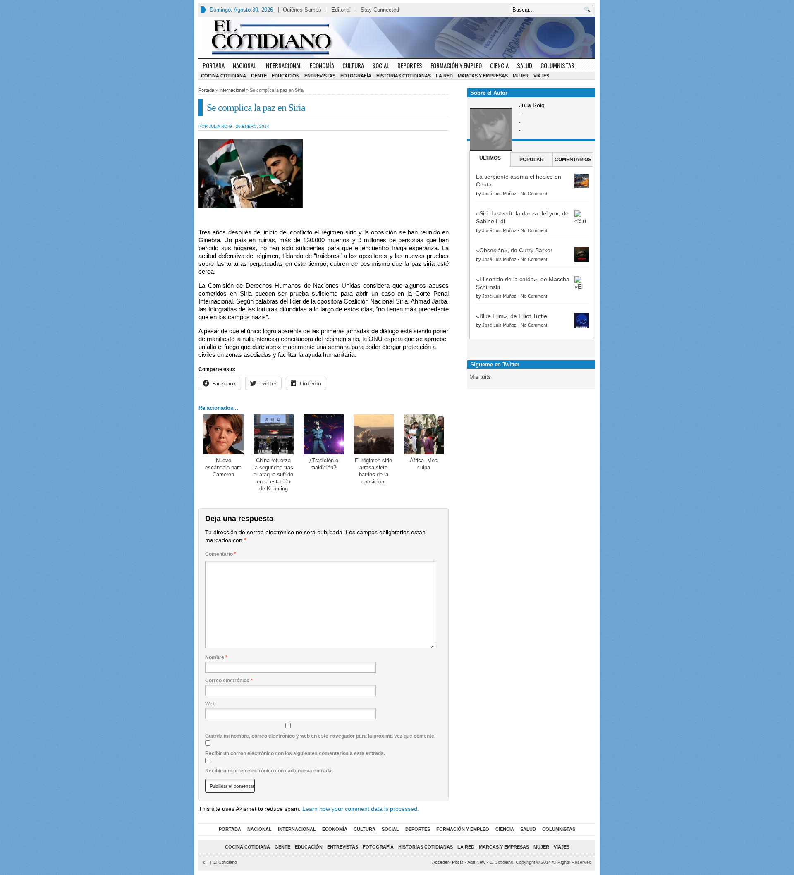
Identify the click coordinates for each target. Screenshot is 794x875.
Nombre (216, 657)
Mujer (521, 75)
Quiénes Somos (302, 10)
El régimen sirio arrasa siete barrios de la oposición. (373, 471)
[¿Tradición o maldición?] (324, 434)
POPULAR (531, 160)
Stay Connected (380, 10)
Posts (458, 862)
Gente (259, 75)
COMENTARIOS (573, 160)
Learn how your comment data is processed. (360, 809)
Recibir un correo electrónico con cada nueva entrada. (269, 771)
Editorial (341, 10)
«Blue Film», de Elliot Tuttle (511, 316)
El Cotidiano (223, 862)
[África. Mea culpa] (424, 434)
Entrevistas (319, 75)
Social (380, 65)
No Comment (534, 193)
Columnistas (557, 65)
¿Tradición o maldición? (323, 464)
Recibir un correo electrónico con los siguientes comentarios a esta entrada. (295, 753)
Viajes (541, 75)
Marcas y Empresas (483, 75)
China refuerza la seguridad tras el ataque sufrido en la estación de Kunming (273, 474)
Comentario (220, 554)
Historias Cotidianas (403, 75)
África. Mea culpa (424, 464)
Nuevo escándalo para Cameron (223, 467)
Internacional (282, 65)
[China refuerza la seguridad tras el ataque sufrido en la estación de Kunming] (274, 434)
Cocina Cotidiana (223, 75)
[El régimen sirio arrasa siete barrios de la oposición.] (374, 434)
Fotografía (355, 75)
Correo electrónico (229, 681)
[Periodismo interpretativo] (397, 37)
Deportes (409, 65)
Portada (214, 65)
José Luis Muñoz (499, 193)
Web (210, 704)
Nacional (244, 65)
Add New (476, 862)
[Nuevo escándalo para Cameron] (223, 434)
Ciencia (499, 65)
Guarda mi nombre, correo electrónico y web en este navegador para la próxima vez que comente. (320, 736)
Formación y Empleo (456, 65)
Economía (322, 65)
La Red (444, 75)
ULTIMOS (490, 158)
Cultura (353, 65)
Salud (524, 65)
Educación (285, 75)
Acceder (440, 862)
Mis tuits (480, 376)
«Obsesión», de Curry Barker (514, 250)
